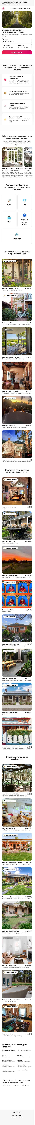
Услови (21, 1117)
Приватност (14, 1117)
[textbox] (9, 47)
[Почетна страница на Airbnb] (3, 8)
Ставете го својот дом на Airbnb (21, 8)
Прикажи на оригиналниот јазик (12, 3)
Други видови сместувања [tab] (25, 1050)
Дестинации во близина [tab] (8, 1050)
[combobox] (17, 42)
